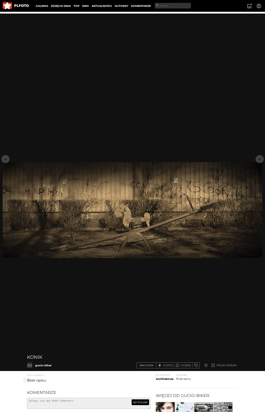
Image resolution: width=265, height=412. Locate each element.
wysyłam (140, 402)
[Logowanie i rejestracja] (259, 6)
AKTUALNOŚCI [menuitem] (102, 6)
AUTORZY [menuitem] (121, 6)
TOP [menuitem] (77, 6)
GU (30, 365)
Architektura (164, 379)
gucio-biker (43, 365)
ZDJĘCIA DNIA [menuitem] (61, 6)
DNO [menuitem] (85, 6)
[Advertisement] (132, 39)
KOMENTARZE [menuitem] (141, 6)
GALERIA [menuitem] (42, 6)
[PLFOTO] (16, 6)
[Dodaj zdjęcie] (249, 6)
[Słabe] (196, 365)
